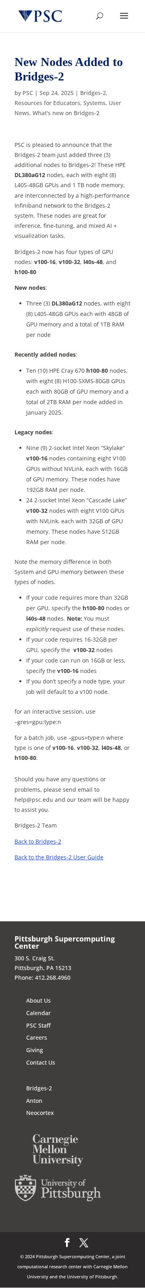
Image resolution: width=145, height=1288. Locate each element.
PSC (28, 93)
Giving (34, 1050)
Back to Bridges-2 (37, 841)
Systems (94, 103)
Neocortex (40, 1113)
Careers (36, 1037)
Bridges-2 (93, 93)
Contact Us (40, 1062)
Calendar (38, 1013)
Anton (34, 1100)
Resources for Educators (47, 103)
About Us (38, 1000)
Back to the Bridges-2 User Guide (59, 857)
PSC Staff (38, 1025)
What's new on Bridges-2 (66, 113)
